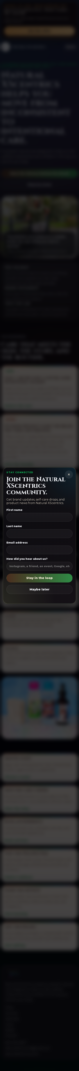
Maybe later (40, 589)
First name (14, 510)
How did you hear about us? (27, 559)
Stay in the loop (39, 578)
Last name (14, 526)
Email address (17, 542)
